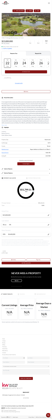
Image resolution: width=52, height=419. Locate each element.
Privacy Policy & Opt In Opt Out (9, 354)
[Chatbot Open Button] (48, 415)
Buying (3, 342)
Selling (3, 344)
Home (3, 338)
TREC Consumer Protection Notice (8, 410)
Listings (3, 340)
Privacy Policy (31, 417)
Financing (4, 346)
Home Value (4, 348)
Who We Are (5, 350)
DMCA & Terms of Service (41, 417)
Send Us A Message (26, 378)
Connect (4, 352)
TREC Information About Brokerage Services (10, 411)
